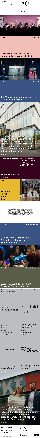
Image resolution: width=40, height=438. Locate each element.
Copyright (23, 431)
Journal (3, 81)
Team (3, 180)
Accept (36, 435)
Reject (31, 435)
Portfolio (4, 224)
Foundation (5, 103)
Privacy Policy (24, 429)
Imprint (22, 427)
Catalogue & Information (9, 159)
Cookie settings (24, 435)
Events (3, 38)
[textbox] (29, 11)
